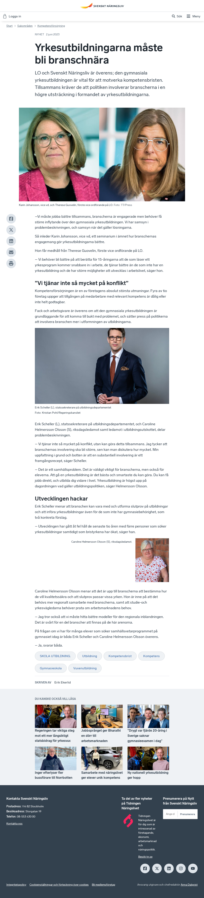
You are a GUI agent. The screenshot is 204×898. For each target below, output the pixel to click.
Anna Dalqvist (189, 884)
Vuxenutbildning (85, 668)
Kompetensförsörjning (51, 26)
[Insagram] (181, 868)
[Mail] (11, 252)
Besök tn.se (145, 856)
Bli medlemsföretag (103, 884)
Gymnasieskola (51, 668)
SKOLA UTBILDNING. (55, 656)
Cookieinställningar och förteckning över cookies (59, 884)
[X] (11, 230)
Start (9, 26)
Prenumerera (187, 814)
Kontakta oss (14, 823)
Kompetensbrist (120, 656)
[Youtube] (193, 868)
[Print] (11, 263)
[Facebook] (11, 219)
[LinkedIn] (11, 241)
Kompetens (151, 656)
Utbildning (89, 656)
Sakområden (25, 26)
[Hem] (102, 6)
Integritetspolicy (16, 884)
